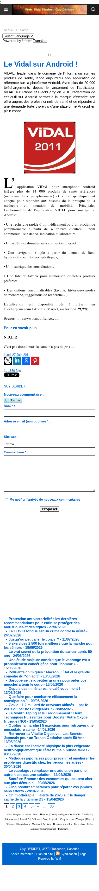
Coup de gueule (50, 819)
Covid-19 (86, 814)
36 (52, 806)
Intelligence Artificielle (69, 814)
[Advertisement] (45, 564)
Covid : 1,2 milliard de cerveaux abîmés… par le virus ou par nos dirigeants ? (46, 707)
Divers (89, 819)
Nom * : (9, 406)
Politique (36, 819)
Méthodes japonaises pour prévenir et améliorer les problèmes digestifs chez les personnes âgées (49, 760)
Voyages (80, 819)
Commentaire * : (16, 452)
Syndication (69, 854)
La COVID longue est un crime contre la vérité (46, 631)
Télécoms (10, 824)
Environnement (48, 828)
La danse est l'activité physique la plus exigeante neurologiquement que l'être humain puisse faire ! (47, 748)
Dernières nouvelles (62, 824)
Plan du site (44, 854)
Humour (44, 814)
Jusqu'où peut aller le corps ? (33, 639)
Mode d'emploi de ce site (18, 814)
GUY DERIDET (14, 386)
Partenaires (63, 828)
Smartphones (23, 824)
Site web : (11, 437)
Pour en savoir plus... (21, 328)
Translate (40, 41)
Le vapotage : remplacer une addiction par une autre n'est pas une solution (45, 772)
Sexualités (25, 819)
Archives (47, 824)
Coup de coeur (67, 819)
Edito (36, 814)
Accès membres (22, 854)
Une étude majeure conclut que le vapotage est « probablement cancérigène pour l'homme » (47, 662)
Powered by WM (49, 858)
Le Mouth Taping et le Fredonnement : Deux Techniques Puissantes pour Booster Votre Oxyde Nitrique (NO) (45, 717)
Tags (83, 854)
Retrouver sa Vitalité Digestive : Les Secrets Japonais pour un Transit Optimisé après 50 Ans (44, 736)
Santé (24, 30)
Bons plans (79, 824)
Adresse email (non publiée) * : (27, 421)
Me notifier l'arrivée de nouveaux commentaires (45, 499)
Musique (36, 824)
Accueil (9, 30)
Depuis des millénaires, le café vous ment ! (44, 688)
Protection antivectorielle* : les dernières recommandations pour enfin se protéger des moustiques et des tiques (42, 623)
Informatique (11, 819)
